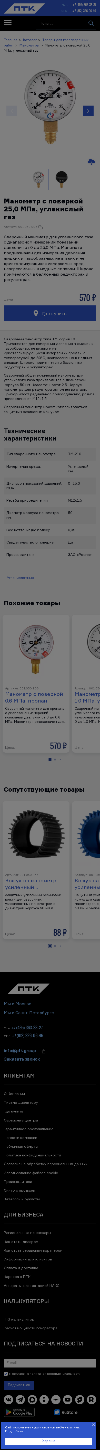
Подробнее (14, 1431)
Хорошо (48, 1441)
